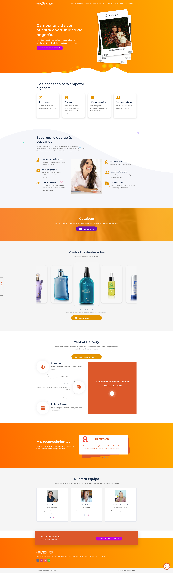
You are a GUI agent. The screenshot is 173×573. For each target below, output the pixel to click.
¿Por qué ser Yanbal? (76, 3)
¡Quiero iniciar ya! (130, 3)
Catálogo (109, 3)
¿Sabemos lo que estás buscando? (95, 3)
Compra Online (119, 3)
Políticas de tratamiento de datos (127, 570)
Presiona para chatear (49, 48)
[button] (80, 309)
